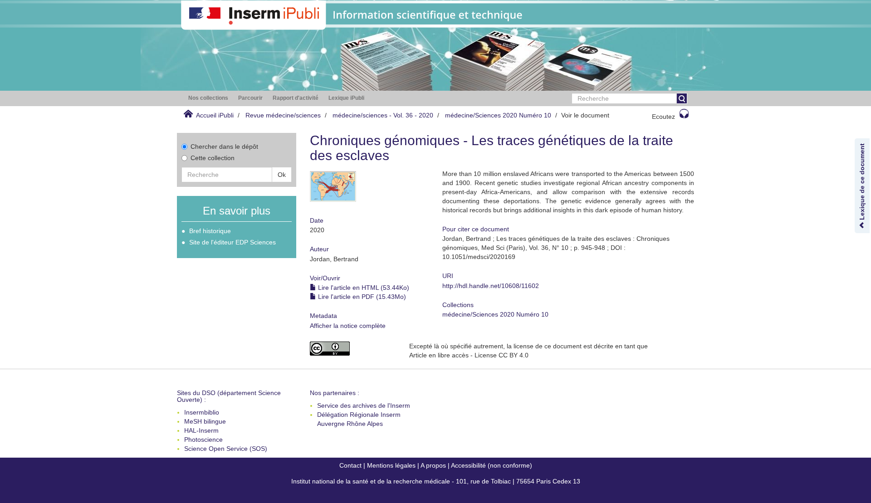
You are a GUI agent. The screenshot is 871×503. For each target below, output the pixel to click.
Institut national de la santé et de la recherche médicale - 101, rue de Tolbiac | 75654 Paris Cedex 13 (435, 481)
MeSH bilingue (205, 421)
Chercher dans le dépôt (224, 146)
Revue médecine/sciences (283, 115)
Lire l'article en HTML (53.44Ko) (362, 287)
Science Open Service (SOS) (225, 448)
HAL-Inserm (201, 430)
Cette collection (213, 157)
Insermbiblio (201, 412)
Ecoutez (663, 116)
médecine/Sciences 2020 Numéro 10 (498, 115)
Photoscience (203, 439)
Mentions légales (391, 465)
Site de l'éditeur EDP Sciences (232, 242)
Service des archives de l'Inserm (363, 405)
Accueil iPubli (215, 115)
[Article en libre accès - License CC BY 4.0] (353, 349)
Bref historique (210, 230)
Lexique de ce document (862, 182)
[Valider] (681, 98)
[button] (208, 98)
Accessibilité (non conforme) (491, 465)
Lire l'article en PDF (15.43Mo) (361, 296)
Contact (350, 465)
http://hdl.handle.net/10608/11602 (490, 285)
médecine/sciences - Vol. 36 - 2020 (383, 115)
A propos (433, 465)
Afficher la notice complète (348, 325)
